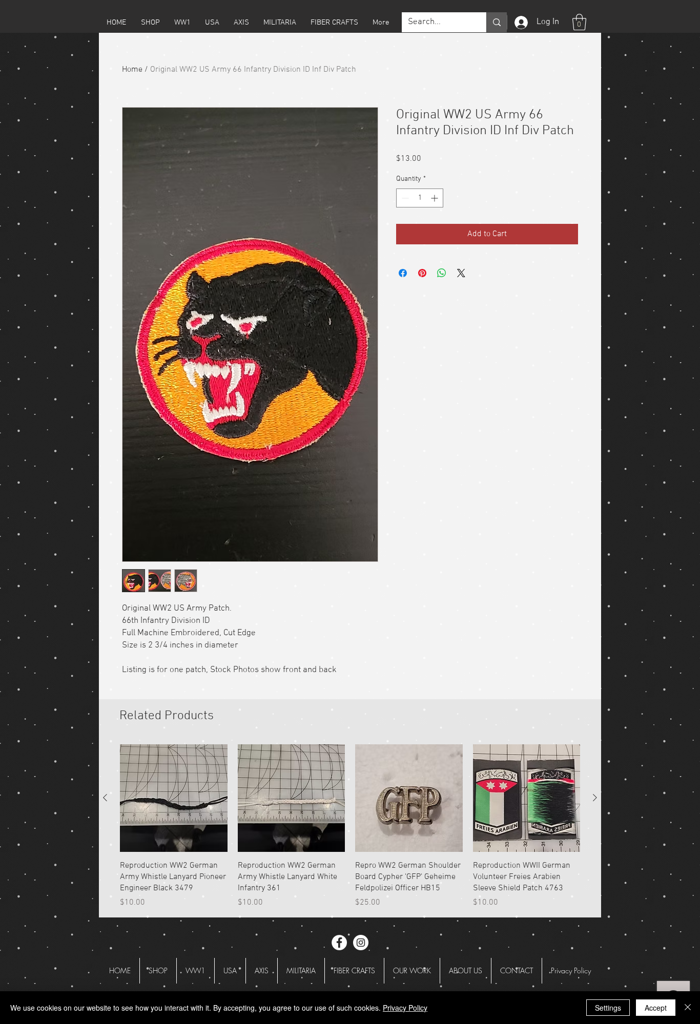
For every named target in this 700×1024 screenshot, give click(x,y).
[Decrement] (404, 198)
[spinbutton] (419, 198)
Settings (608, 1007)
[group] (350, 826)
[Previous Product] (105, 797)
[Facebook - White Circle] (339, 942)
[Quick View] (174, 798)
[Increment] (435, 198)
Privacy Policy (405, 1007)
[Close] (688, 1007)
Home (132, 70)
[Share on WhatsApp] (442, 273)
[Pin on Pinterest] (422, 273)
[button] (150, 22)
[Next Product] (595, 797)
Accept (656, 1007)
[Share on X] (461, 273)
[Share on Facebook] (403, 273)
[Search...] (496, 22)
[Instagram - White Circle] (360, 942)
